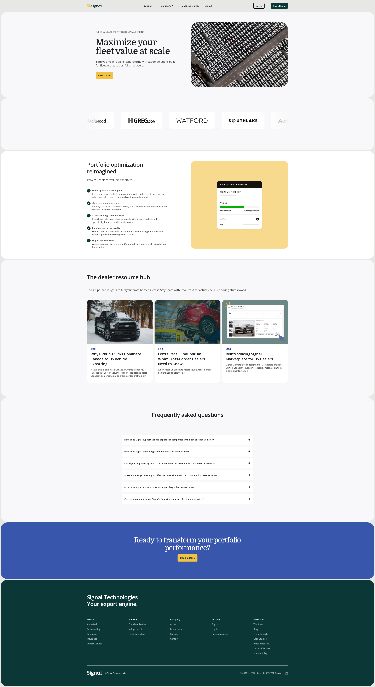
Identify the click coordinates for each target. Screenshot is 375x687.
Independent (135, 629)
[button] (149, 5)
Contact (174, 638)
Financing (92, 633)
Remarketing (93, 629)
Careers (174, 633)
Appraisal (92, 624)
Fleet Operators (137, 633)
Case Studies (260, 638)
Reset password (220, 633)
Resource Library (190, 6)
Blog (93, 348)
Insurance (92, 638)
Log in (215, 629)
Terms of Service (262, 648)
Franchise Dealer (137, 624)
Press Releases (261, 643)
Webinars (258, 624)
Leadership (176, 629)
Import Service (94, 643)
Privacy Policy (260, 653)
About (208, 6)
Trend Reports (260, 633)
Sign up (215, 624)
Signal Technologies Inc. (117, 673)
